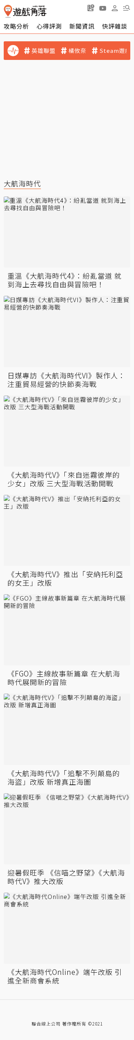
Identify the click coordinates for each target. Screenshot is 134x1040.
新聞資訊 (82, 26)
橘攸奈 (77, 50)
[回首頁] (25, 11)
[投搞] (91, 8)
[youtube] (102, 8)
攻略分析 (16, 26)
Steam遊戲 (115, 50)
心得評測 (49, 26)
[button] (126, 8)
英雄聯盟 (43, 50)
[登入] (114, 8)
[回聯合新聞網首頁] (8, 11)
